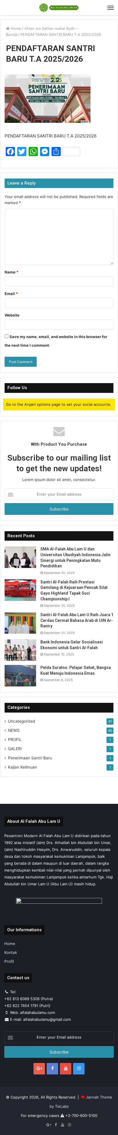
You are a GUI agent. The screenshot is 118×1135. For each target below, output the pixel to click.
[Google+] (39, 1068)
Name (11, 272)
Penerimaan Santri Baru (30, 758)
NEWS (13, 730)
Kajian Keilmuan (22, 767)
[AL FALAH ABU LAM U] (59, 7)
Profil (9, 961)
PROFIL (15, 739)
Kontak (10, 952)
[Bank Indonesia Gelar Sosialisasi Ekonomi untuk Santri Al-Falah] (20, 650)
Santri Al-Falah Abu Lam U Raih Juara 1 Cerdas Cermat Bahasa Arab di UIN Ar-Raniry (76, 620)
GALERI (15, 748)
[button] (48, 98)
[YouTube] (65, 1068)
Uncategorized (21, 721)
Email (11, 293)
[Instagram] (78, 1068)
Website (12, 315)
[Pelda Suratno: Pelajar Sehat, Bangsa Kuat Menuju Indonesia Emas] (20, 675)
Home (15, 28)
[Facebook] (52, 1068)
